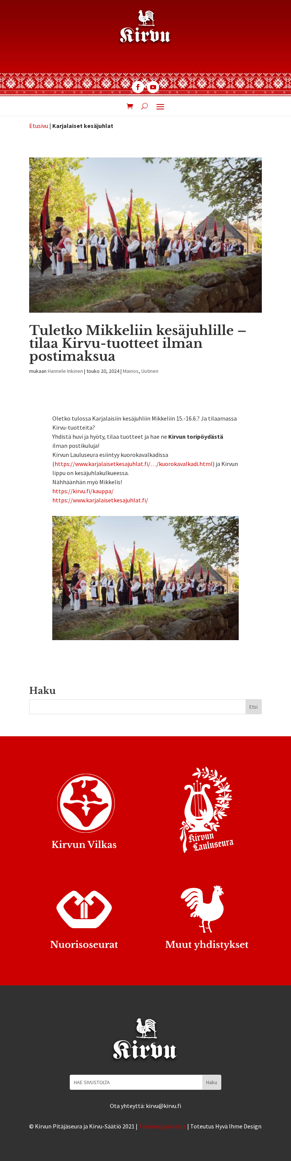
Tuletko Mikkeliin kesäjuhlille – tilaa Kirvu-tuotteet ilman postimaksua (138, 343)
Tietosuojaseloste (162, 1126)
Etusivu (38, 125)
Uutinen (149, 371)
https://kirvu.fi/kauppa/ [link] (83, 491)
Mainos (131, 371)
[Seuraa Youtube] (153, 87)
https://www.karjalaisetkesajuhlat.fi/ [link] (100, 500)
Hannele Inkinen (65, 371)
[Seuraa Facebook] (138, 87)
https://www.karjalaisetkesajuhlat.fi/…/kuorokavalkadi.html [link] (134, 464)
